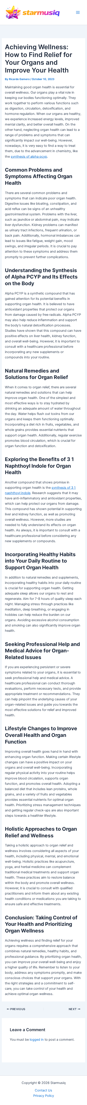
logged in (37, 1040)
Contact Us (43, 1090)
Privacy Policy (43, 1096)
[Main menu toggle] (78, 12)
